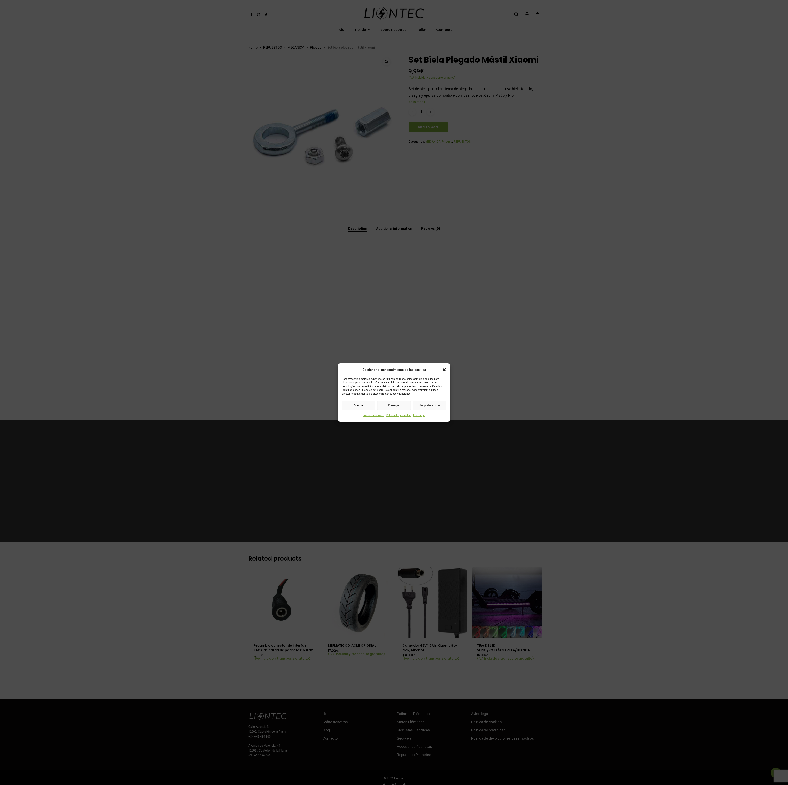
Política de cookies (373, 415)
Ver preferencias (430, 405)
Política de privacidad (398, 415)
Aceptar (358, 405)
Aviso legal (419, 415)
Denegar (394, 405)
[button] (444, 370)
